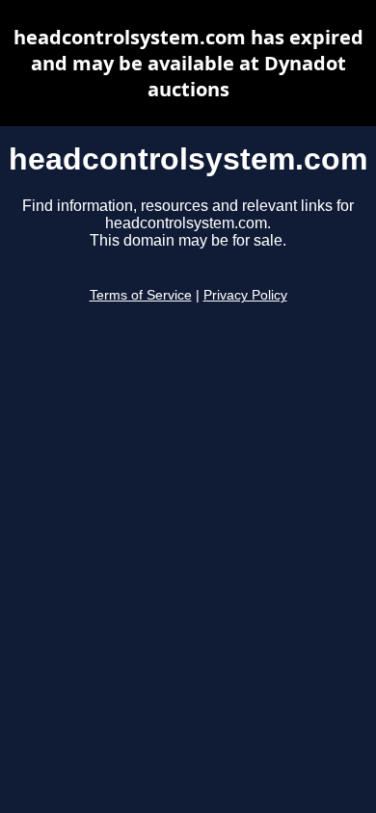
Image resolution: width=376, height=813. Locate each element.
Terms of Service (141, 295)
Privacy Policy (245, 295)
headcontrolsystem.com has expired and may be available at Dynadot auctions (188, 63)
